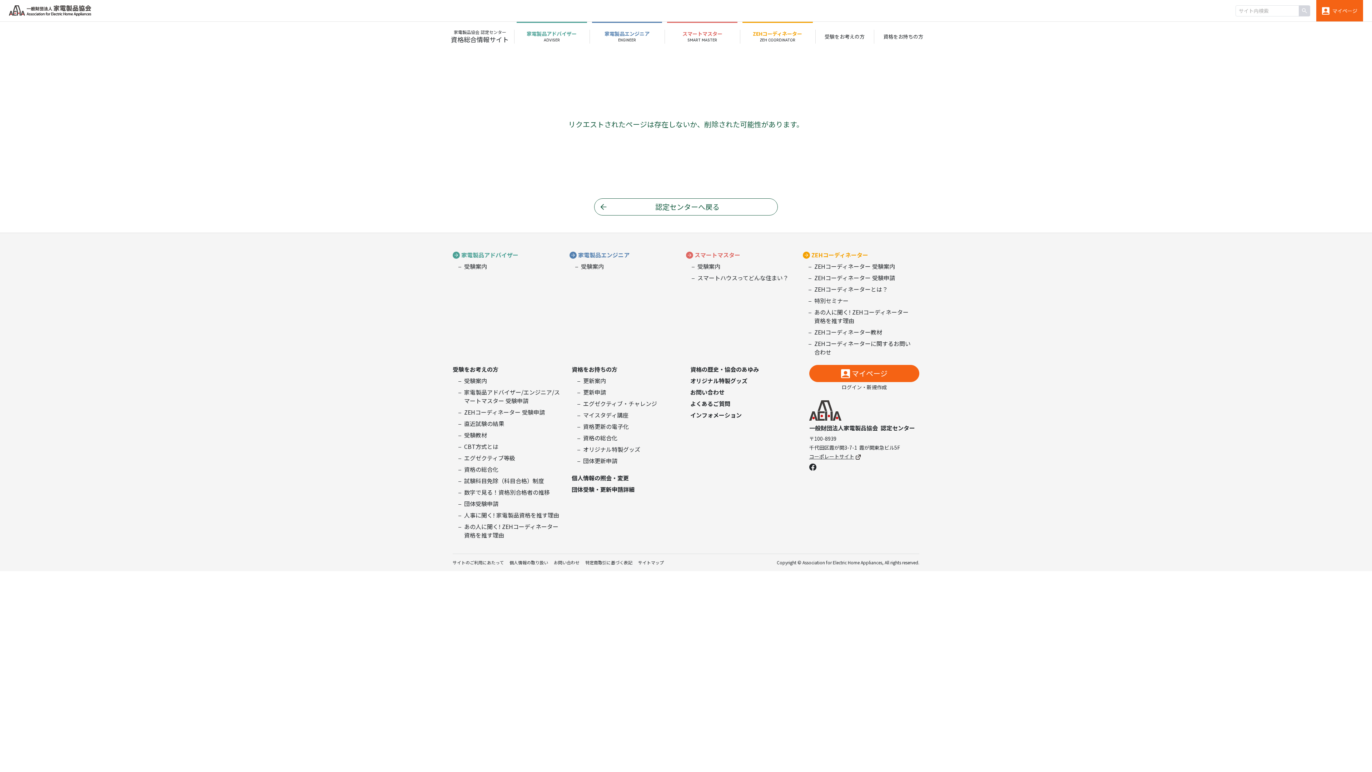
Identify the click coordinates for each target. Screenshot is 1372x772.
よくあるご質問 (710, 403)
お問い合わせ (707, 392)
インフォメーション (716, 415)
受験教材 (475, 435)
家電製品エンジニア (604, 255)
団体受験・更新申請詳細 (603, 489)
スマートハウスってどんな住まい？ (743, 277)
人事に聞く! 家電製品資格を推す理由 (511, 515)
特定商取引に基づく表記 (608, 562)
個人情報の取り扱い (528, 562)
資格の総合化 (481, 469)
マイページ (870, 373)
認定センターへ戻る (687, 207)
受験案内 (475, 266)
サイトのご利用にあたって (478, 562)
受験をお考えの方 (475, 369)
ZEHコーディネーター (839, 255)
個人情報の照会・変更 (600, 478)
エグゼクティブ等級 (489, 458)
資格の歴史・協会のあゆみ (724, 369)
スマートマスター (717, 255)
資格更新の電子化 (606, 426)
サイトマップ (651, 562)
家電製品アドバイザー (489, 255)
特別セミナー (831, 300)
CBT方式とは (481, 446)
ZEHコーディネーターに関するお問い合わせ (862, 347)
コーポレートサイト (831, 456)
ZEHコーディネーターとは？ (851, 289)
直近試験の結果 (484, 423)
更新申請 (594, 392)
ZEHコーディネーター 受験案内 (854, 266)
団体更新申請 (600, 460)
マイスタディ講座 (605, 415)
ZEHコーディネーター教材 (848, 332)
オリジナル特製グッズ (611, 449)
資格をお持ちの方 (594, 369)
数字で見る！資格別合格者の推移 (507, 492)
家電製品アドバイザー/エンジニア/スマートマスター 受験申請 (512, 396)
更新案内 (594, 380)
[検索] (1304, 10)
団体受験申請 (481, 503)
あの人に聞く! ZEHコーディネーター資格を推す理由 (861, 316)
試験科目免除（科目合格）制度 (504, 480)
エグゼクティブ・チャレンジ (620, 403)
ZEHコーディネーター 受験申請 (854, 277)
